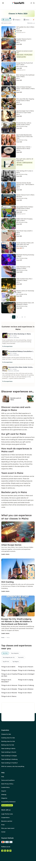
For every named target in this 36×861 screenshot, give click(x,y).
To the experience (7, 346)
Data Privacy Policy (7, 784)
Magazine (4, 798)
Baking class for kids (7, 745)
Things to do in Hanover (9, 685)
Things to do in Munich (25, 667)
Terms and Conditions (7, 780)
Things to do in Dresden (9, 689)
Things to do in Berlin (8, 667)
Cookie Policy (5, 787)
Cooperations (5, 817)
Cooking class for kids (8, 738)
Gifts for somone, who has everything (12, 766)
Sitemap (3, 794)
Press (3, 824)
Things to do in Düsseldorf (6, 680)
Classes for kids (6, 734)
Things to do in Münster (9, 692)
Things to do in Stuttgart (26, 674)
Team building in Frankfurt (9, 763)
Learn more (5, 554)
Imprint (3, 791)
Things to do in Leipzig (25, 679)
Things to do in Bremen (25, 689)
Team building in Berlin (8, 748)
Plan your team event (7, 828)
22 (22, 317)
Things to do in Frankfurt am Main (9, 675)
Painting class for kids (8, 741)
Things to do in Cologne (9, 670)
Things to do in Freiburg (26, 685)
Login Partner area (7, 814)
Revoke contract (7, 805)
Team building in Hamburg (9, 759)
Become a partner (6, 821)
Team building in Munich (8, 752)
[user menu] (31, 3)
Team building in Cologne (9, 755)
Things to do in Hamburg (26, 670)
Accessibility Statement (8, 801)
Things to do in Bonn (25, 692)
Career (3, 832)
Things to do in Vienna (8, 696)
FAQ (2, 776)
